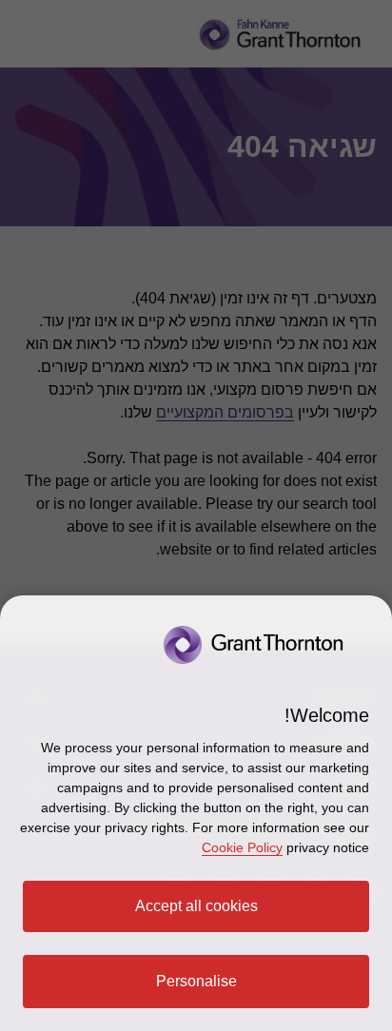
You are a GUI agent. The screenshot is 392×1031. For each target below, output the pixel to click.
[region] (196, 813)
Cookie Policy (242, 847)
